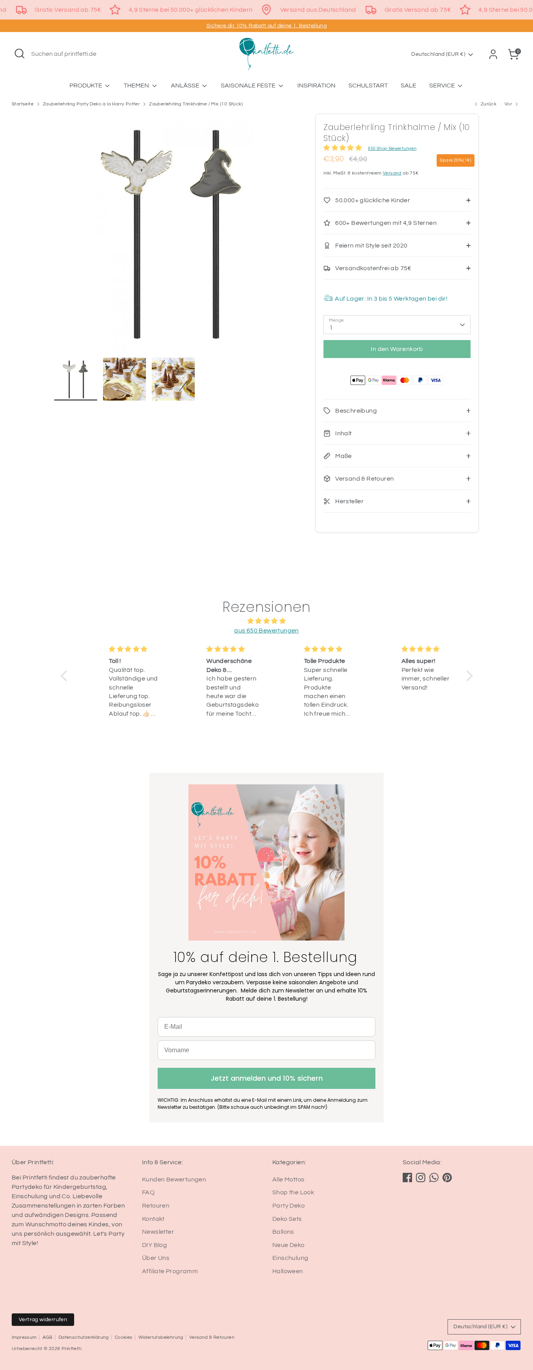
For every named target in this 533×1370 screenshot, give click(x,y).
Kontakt (153, 1219)
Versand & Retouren (212, 1337)
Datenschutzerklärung (84, 1337)
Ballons (283, 1232)
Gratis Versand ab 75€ (68, 10)
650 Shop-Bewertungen (392, 148)
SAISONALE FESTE (249, 85)
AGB (48, 1337)
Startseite (23, 104)
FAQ (148, 1192)
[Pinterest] (447, 1177)
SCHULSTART (368, 85)
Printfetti (71, 1348)
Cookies (124, 1337)
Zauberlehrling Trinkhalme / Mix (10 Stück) (196, 104)
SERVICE (442, 85)
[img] (267, 621)
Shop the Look (293, 1192)
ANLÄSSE (186, 85)
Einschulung (290, 1258)
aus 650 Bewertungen (266, 630)
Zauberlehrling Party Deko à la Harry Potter (91, 104)
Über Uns (155, 1258)
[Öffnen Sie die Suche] (19, 53)
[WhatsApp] (434, 1177)
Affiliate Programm (170, 1271)
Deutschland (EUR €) (438, 54)
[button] (65, 675)
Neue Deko (288, 1245)
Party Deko (288, 1206)
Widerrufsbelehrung (161, 1337)
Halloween (287, 1271)
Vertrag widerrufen (43, 1319)
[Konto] (493, 54)
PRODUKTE (86, 85)
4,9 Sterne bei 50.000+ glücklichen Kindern (191, 10)
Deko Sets (287, 1219)
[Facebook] (407, 1177)
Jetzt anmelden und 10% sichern (267, 1078)
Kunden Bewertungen (174, 1179)
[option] (173, 236)
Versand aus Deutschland (318, 10)
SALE (408, 85)
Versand (392, 173)
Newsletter (158, 1232)
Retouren (155, 1206)
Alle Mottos (288, 1179)
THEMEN (137, 85)
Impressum (24, 1337)
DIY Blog (154, 1245)
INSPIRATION (316, 85)
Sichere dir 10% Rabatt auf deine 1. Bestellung (266, 26)
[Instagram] (420, 1177)
